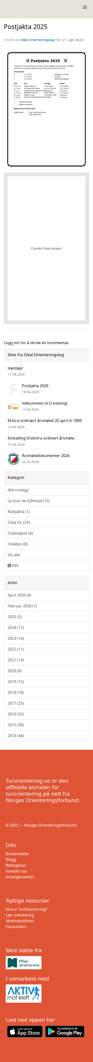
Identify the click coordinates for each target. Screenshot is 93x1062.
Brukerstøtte (17, 853)
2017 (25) (16, 703)
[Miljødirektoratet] (46, 962)
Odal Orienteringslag (37, 39)
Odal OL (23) (19, 522)
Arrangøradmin (20, 876)
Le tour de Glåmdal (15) (29, 500)
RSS (15, 565)
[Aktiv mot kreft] (46, 993)
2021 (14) (16, 660)
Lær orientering (20, 915)
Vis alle (14, 554)
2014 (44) (16, 735)
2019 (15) (16, 681)
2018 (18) (16, 692)
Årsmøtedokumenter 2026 (46, 455)
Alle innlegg (18, 490)
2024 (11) (16, 627)
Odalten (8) (18, 544)
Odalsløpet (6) (20, 533)
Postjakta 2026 (35, 385)
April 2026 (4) (19, 595)
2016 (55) (16, 714)
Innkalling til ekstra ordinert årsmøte (41, 438)
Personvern (16, 926)
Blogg (11, 859)
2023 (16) (16, 638)
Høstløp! (15, 368)
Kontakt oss (16, 871)
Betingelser (16, 865)
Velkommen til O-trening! (44, 403)
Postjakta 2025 (25, 26)
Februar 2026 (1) (22, 606)
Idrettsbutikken (20, 920)
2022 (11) (16, 649)
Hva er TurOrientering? (26, 909)
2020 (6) (15, 670)
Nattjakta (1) (19, 511)
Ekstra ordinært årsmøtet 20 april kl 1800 (45, 420)
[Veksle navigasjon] (85, 7)
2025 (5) (15, 616)
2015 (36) (16, 724)
